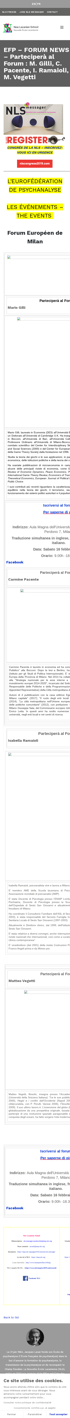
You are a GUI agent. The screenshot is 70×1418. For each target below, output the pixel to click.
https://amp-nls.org (38, 1257)
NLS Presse (9, 12)
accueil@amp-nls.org (37, 1246)
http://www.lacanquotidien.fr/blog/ (38, 1263)
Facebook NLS (34, 1278)
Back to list (11, 1317)
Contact (52, 12)
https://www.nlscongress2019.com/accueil (40, 1268)
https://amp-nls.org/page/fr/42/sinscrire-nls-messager (36, 1252)
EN (34, 4)
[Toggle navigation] (62, 28)
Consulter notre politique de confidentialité (27, 1402)
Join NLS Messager (31, 12)
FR (39, 4)
